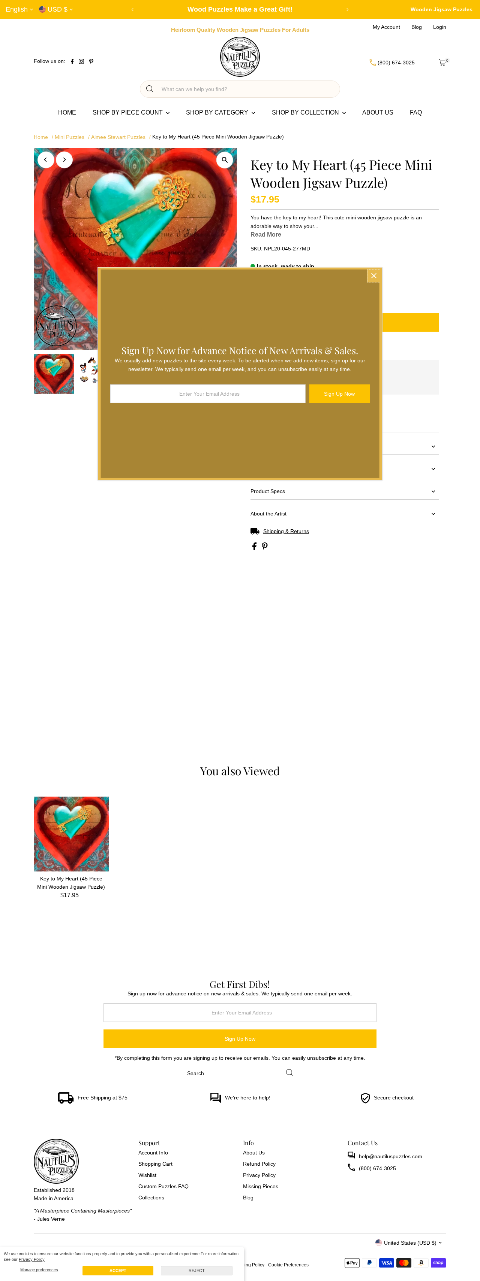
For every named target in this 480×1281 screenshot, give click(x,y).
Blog (248, 1198)
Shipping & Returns (286, 531)
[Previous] (132, 9)
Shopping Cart (155, 1164)
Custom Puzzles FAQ (163, 1186)
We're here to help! (247, 1098)
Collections (151, 1198)
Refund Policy (259, 1164)
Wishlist (147, 1175)
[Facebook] (72, 62)
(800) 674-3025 (377, 1168)
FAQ (416, 112)
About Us (377, 112)
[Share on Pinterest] (265, 548)
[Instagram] (81, 62)
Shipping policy (248, 1264)
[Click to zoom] (224, 160)
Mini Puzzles (69, 137)
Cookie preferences (288, 1264)
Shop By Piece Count (128, 112)
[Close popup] (373, 275)
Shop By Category (218, 112)
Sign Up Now (240, 1039)
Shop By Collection (306, 112)
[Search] (149, 89)
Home (67, 112)
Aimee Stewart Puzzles (118, 137)
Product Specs (267, 491)
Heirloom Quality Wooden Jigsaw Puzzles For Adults (240, 30)
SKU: (256, 249)
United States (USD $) (410, 1243)
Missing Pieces (260, 1186)
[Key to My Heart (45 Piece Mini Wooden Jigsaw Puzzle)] (71, 834)
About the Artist (268, 514)
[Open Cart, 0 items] (442, 62)
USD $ (58, 9)
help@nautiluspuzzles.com (390, 1156)
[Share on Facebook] (255, 548)
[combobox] (246, 89)
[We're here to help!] (215, 1102)
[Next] (347, 9)
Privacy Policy (32, 1259)
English (17, 9)
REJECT (197, 1270)
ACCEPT (118, 1270)
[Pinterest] (91, 62)
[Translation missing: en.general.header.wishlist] (423, 62)
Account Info (153, 1153)
